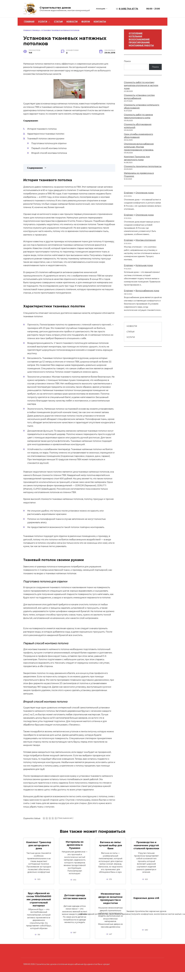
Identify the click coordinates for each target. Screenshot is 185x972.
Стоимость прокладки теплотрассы (142, 166)
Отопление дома (145, 193)
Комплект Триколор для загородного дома (38, 845)
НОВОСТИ (72, 21)
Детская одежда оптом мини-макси (74, 897)
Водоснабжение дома (147, 290)
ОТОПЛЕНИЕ (135, 33)
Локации (100, 9)
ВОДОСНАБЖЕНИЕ (139, 39)
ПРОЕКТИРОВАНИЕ (139, 42)
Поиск (127, 61)
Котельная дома (144, 265)
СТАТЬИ (58, 21)
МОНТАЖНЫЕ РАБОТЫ (141, 45)
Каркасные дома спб (146, 898)
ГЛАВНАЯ (29, 21)
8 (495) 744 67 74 (128, 9)
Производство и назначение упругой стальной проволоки (146, 845)
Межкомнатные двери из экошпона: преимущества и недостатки (110, 898)
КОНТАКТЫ (100, 21)
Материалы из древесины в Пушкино (74, 844)
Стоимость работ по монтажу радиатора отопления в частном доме (141, 85)
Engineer (128, 193)
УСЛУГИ (42, 21)
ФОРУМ (85, 21)
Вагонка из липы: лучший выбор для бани (110, 845)
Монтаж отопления (146, 240)
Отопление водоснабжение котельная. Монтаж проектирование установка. (139, 147)
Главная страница (31, 30)
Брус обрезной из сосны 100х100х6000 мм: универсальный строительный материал (38, 899)
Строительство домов (55, 7)
